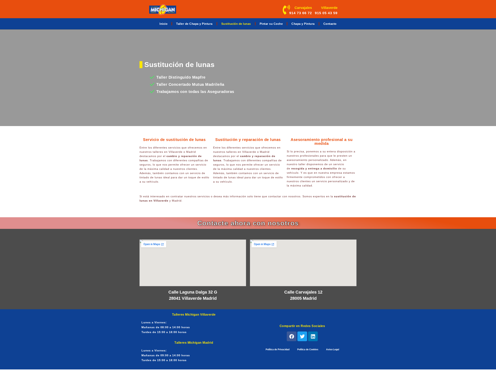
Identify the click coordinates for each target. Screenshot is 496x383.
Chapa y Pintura (303, 23)
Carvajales (303, 8)
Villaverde (329, 8)
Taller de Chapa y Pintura (194, 23)
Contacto (330, 23)
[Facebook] (291, 336)
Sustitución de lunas (236, 23)
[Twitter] (302, 336)
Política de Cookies (307, 349)
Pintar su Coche (271, 23)
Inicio (163, 23)
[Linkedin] (313, 336)
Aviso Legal (332, 349)
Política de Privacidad (277, 349)
